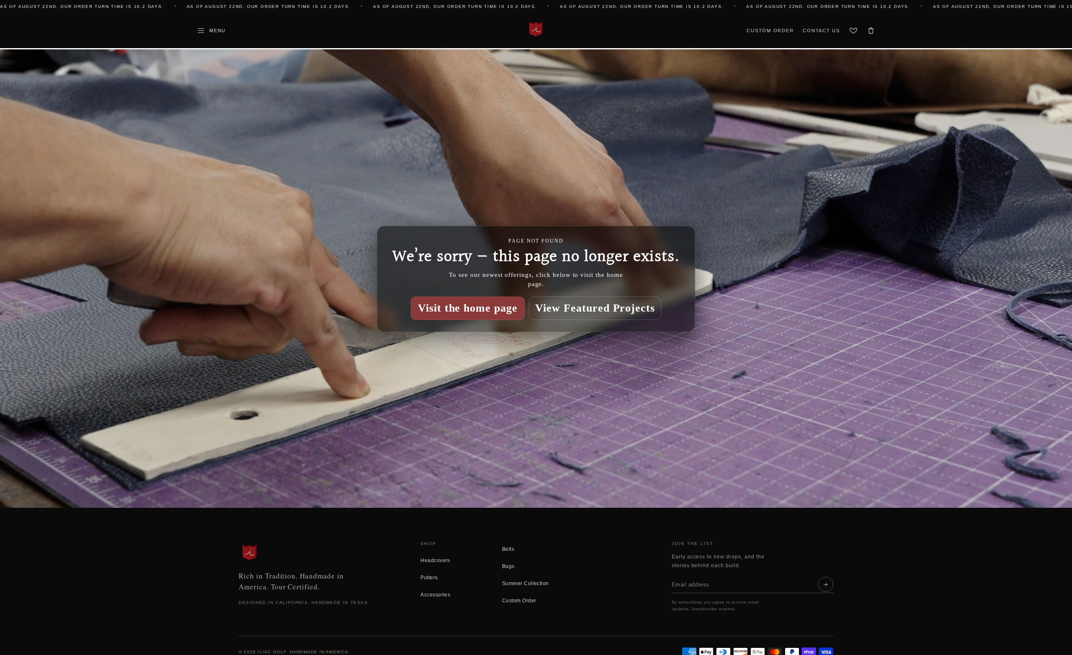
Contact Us (821, 30)
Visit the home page (468, 308)
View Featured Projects (595, 308)
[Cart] (871, 30)
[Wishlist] (853, 30)
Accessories (435, 595)
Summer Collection (525, 583)
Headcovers (435, 560)
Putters (429, 578)
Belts (508, 549)
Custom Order (770, 30)
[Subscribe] (825, 584)
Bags (508, 566)
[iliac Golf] (536, 28)
